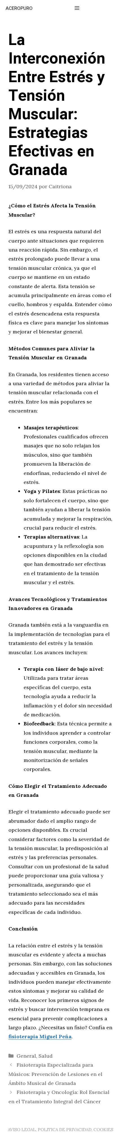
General (26, 1056)
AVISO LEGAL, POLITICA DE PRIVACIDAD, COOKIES (60, 1129)
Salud (46, 1056)
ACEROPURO (19, 8)
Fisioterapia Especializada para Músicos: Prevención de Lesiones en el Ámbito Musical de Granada (55, 1074)
